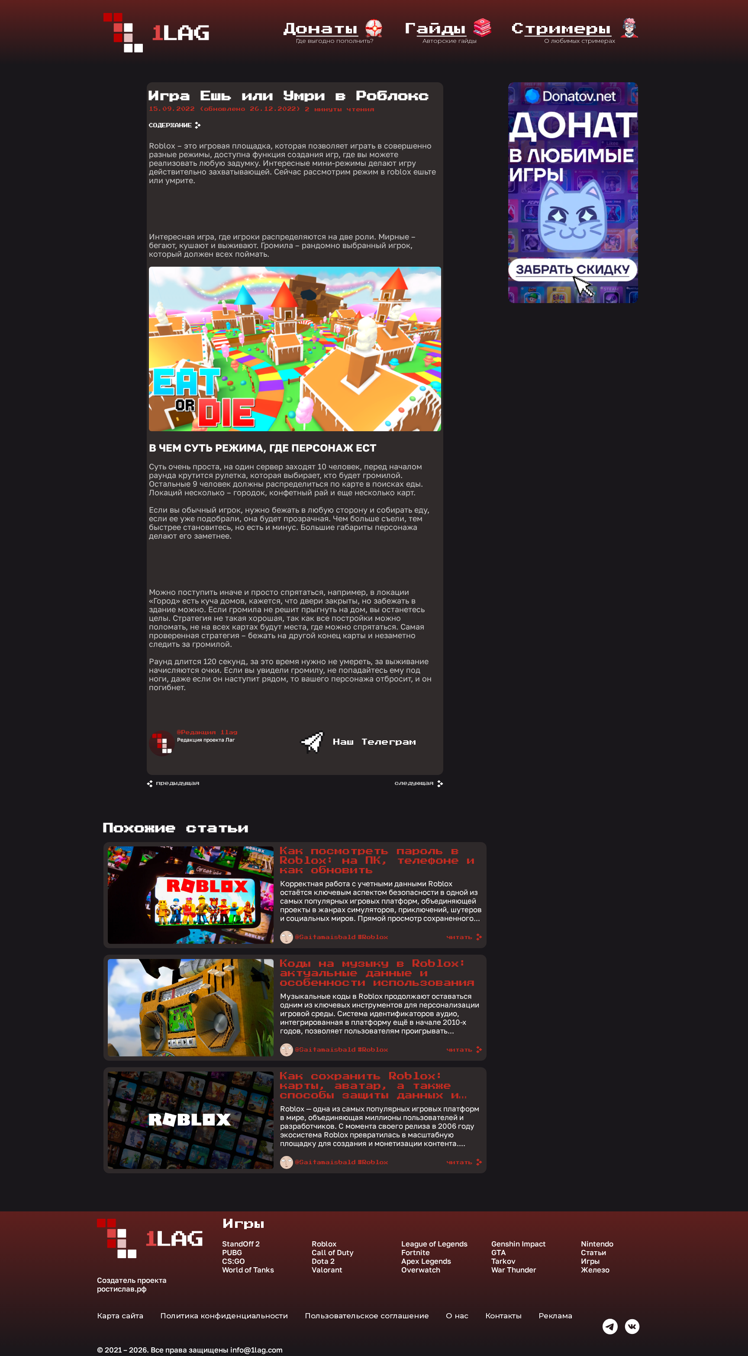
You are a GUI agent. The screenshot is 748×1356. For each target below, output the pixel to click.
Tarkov (503, 1261)
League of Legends (434, 1244)
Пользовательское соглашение (367, 1315)
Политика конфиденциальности (224, 1315)
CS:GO (233, 1261)
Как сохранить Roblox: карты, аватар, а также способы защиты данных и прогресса (369, 1086)
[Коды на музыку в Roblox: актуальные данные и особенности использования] (191, 1054)
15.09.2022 (225, 109)
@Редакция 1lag (207, 732)
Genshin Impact (518, 1244)
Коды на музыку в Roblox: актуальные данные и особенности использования (377, 973)
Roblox (324, 1244)
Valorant (327, 1270)
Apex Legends (426, 1261)
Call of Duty (333, 1252)
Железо (595, 1270)
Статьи (593, 1252)
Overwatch (420, 1270)
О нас (457, 1315)
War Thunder (513, 1270)
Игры (590, 1261)
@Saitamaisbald (325, 937)
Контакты (503, 1315)
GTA (498, 1252)
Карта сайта (120, 1315)
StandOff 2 (241, 1244)
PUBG (232, 1252)
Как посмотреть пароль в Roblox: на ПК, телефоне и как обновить (377, 860)
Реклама (555, 1315)
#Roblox (373, 937)
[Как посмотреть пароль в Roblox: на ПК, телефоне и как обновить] (191, 942)
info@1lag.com (256, 1349)
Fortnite (415, 1252)
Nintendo (597, 1244)
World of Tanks (248, 1270)
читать (460, 937)
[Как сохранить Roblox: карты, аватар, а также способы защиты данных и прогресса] (191, 1167)
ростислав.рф (122, 1288)
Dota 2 (323, 1261)
